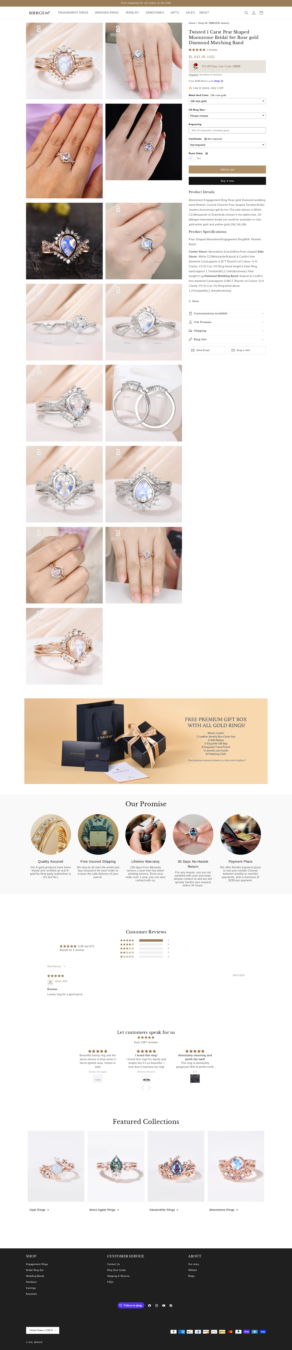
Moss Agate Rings (102, 1210)
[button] (74, 13)
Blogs (191, 1276)
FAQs (110, 1282)
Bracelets (31, 1294)
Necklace (31, 1282)
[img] (55, 975)
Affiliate (192, 1270)
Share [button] (195, 301)
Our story (193, 1264)
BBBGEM (38, 1342)
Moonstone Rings (222, 1210)
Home (192, 23)
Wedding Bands (35, 1276)
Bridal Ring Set (34, 1270)
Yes (199, 158)
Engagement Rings (37, 1264)
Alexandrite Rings (162, 1210)
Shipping (193, 75)
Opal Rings (37, 1210)
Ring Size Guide (116, 1270)
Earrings (31, 1288)
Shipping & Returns (118, 1276)
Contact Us (113, 1264)
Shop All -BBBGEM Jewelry (213, 23)
